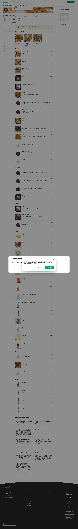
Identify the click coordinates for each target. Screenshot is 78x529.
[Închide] (66, 258)
